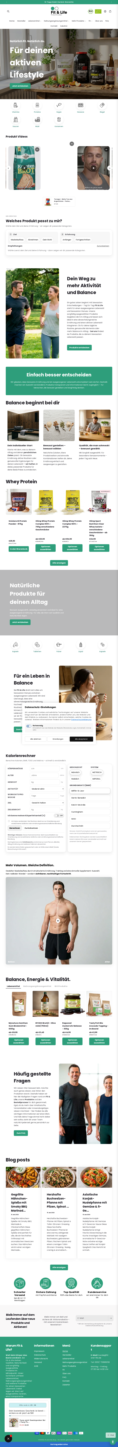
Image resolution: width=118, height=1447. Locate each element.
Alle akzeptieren (81, 739)
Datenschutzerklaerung (81, 719)
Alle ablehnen (35, 739)
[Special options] (113, 1442)
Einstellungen (58, 739)
